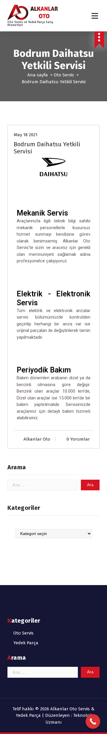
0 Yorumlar (78, 439)
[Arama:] (42, 485)
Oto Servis (64, 75)
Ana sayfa (37, 75)
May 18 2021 (25, 134)
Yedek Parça (25, 642)
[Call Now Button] (93, 721)
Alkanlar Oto (36, 439)
